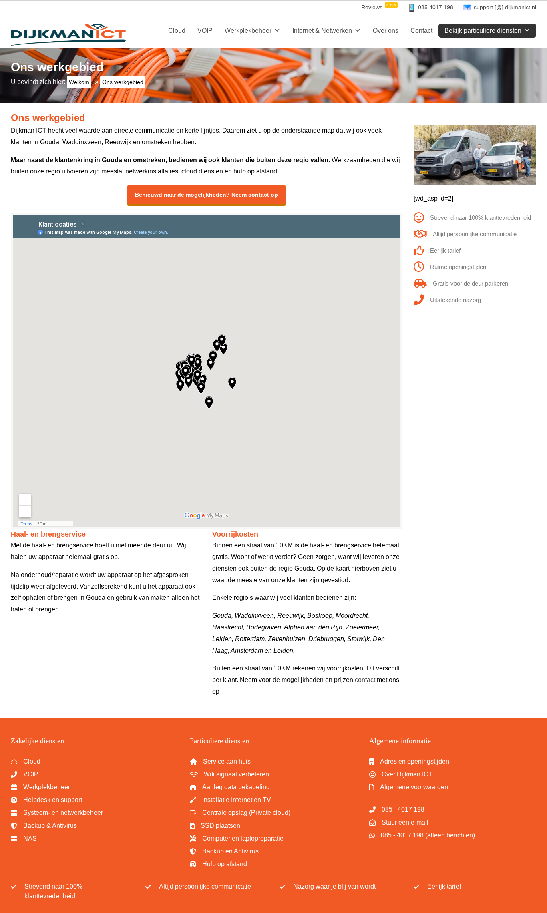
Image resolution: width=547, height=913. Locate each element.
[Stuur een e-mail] (398, 822)
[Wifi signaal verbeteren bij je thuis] (229, 774)
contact (365, 679)
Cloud (176, 30)
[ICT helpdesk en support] (46, 800)
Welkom (79, 82)
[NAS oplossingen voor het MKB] (24, 838)
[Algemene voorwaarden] (408, 787)
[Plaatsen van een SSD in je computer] (215, 826)
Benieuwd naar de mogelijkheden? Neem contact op (206, 194)
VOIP (205, 30)
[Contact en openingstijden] (409, 761)
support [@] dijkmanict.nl (505, 7)
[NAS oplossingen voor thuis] (240, 813)
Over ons (385, 30)
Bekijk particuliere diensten (482, 30)
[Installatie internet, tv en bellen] (230, 800)
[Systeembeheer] (40, 787)
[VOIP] (24, 774)
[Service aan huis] (220, 761)
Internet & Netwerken (322, 30)
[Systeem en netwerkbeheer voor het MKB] (57, 813)
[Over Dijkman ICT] (400, 774)
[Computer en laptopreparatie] (237, 838)
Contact (421, 30)
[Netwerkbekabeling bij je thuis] (230, 787)
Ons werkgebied (48, 117)
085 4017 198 (435, 7)
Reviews (378, 6)
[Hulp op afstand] (218, 864)
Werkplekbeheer (248, 30)
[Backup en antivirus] (44, 826)
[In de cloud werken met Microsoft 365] (25, 761)
